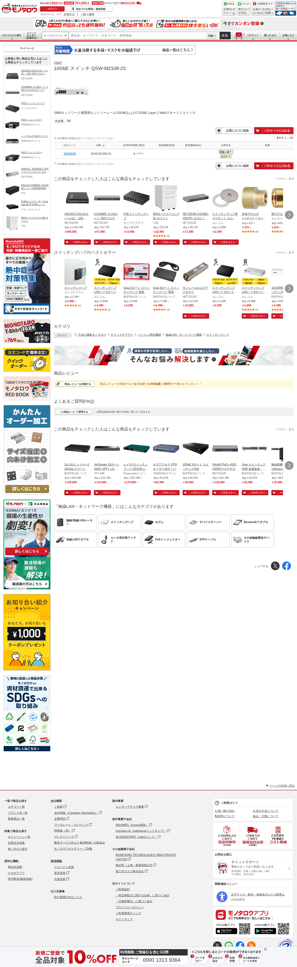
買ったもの (270, 35)
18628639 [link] (69, 153)
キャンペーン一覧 (19, 837)
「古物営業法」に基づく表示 (134, 901)
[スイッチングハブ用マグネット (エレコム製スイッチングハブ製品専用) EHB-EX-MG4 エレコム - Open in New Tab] (225, 198)
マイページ (47, 14)
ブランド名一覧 (18, 812)
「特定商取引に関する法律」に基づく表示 (142, 895)
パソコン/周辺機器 (149, 334)
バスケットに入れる (277, 130)
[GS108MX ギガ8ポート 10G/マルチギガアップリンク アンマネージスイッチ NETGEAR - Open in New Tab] (107, 198)
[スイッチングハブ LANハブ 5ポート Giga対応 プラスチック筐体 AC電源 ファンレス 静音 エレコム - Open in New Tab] (225, 272)
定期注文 (69, 14)
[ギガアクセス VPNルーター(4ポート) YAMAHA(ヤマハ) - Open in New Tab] (166, 448)
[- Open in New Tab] (227, 835)
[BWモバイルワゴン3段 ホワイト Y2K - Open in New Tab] (166, 198)
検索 (225, 35)
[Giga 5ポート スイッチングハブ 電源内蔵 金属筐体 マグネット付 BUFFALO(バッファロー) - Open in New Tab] (136, 272)
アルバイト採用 (64, 867)
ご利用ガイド (229, 802)
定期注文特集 (16, 842)
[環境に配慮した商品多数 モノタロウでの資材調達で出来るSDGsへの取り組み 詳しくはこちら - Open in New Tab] (26, 750)
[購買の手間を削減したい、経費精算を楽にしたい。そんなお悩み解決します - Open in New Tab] (174, 356)
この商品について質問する (73, 411)
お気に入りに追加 (237, 130)
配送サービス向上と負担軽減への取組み (79, 842)
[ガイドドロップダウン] (263, 11)
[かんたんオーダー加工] (26, 493)
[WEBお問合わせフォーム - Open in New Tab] (229, 8)
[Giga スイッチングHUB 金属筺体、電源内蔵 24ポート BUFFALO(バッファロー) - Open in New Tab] (255, 448)
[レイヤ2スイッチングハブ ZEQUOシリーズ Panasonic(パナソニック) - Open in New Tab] (136, 448)
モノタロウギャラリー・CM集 (73, 848)
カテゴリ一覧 (16, 806)
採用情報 (56, 861)
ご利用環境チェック (128, 913)
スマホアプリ (16, 873)
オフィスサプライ (122, 334)
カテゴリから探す (12, 35)
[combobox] (138, 35)
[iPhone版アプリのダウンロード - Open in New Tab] (233, 929)
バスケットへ (80, 242)
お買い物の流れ (225, 810)
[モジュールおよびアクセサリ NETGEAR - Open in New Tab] (196, 272)
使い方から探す (18, 849)
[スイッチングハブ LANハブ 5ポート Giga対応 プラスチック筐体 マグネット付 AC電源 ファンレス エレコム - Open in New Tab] (107, 272)
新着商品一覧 (16, 818)
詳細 (211, 35)
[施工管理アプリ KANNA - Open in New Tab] (26, 555)
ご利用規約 (123, 889)
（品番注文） (31, 35)
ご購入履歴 (87, 14)
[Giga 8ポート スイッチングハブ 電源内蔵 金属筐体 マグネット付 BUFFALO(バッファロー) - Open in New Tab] (166, 272)
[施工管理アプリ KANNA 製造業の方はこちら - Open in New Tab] (26, 588)
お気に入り (288, 35)
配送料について (225, 816)
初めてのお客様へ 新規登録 (90, 9)
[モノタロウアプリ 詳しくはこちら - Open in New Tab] (253, 914)
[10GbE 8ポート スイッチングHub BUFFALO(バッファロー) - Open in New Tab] (196, 448)
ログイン (52, 8)
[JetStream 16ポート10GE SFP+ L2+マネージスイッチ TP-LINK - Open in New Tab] (107, 448)
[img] (20, 9)
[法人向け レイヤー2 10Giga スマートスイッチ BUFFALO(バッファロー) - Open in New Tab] (77, 448)
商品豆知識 (15, 867)
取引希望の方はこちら (68, 897)
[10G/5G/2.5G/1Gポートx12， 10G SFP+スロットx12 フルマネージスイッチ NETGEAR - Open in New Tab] (77, 198)
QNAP (58, 63)
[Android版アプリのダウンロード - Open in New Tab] (273, 929)
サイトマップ (124, 919)
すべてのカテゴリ (53, 35)
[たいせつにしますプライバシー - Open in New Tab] (285, 946)
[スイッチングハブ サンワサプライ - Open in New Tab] (77, 272)
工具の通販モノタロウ (92, 334)
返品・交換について (265, 816)
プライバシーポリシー (130, 907)
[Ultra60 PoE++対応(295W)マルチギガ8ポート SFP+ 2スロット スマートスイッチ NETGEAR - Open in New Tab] (225, 448)
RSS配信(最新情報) (20, 879)
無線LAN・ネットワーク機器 (183, 334)
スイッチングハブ (217, 334)
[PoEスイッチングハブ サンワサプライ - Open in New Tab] (136, 198)
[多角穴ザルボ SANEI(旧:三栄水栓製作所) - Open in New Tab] (255, 198)
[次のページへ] (289, 215)
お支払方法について (265, 810)
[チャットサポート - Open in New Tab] (244, 8)
